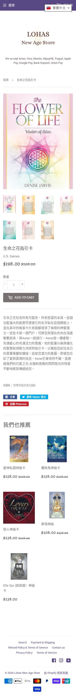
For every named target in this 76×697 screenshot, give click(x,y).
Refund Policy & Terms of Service (28, 647)
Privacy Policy (24, 652)
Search (22, 642)
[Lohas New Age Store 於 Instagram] (61, 661)
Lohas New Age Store (27, 672)
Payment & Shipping (43, 642)
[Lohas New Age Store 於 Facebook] (54, 661)
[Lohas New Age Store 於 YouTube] (68, 661)
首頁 (6, 79)
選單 (11, 5)
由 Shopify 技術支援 (56, 672)
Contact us (58, 647)
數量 (6, 276)
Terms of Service (47, 652)
